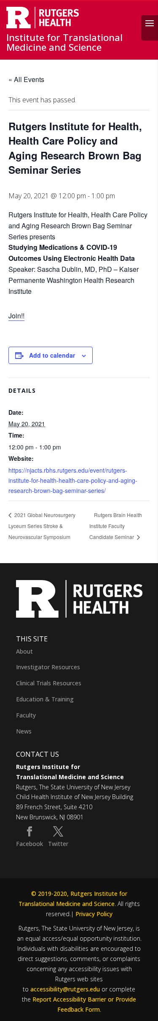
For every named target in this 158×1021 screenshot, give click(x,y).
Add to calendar (52, 355)
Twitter (58, 844)
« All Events (26, 79)
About (24, 651)
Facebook (29, 844)
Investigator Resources (48, 667)
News (24, 731)
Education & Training (45, 699)
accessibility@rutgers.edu (65, 989)
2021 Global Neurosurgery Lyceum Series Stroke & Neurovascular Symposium (41, 525)
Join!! (16, 315)
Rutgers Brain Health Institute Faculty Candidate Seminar (115, 525)
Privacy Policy (93, 914)
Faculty (26, 715)
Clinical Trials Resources (48, 683)
